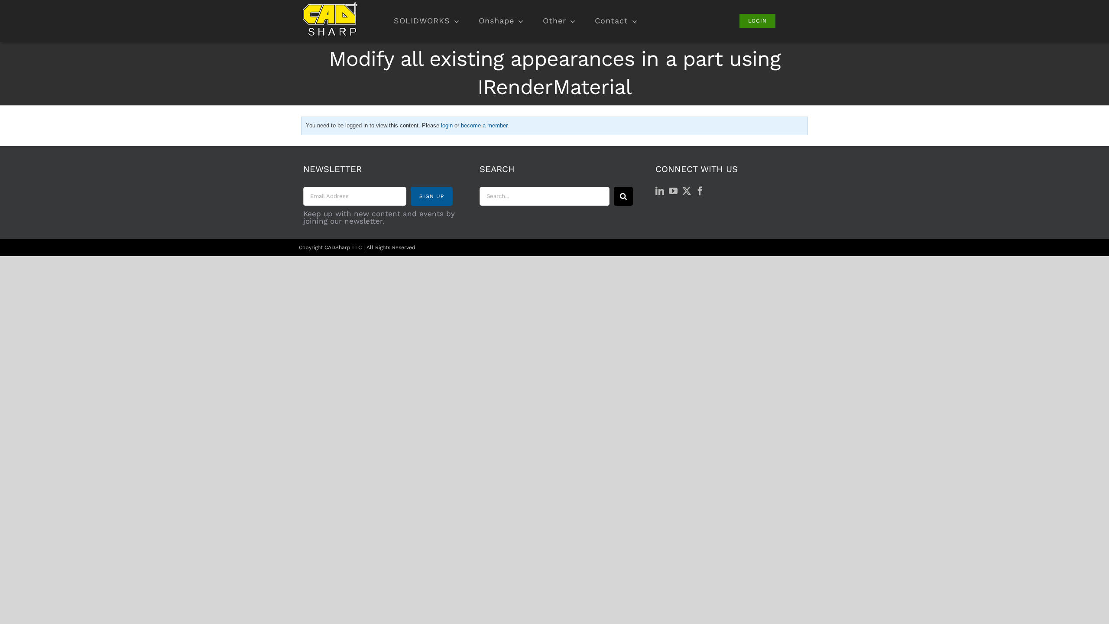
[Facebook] (700, 191)
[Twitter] (686, 191)
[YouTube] (673, 191)
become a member (484, 125)
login (447, 125)
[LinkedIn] (659, 191)
